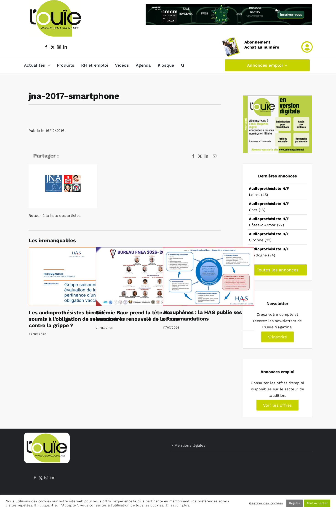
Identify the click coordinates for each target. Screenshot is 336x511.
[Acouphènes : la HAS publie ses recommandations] (208, 276)
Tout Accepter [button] (317, 503)
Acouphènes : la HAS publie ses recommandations (202, 315)
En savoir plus (177, 505)
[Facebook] (35, 477)
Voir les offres (277, 405)
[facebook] (46, 47)
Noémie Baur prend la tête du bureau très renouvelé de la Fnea (137, 316)
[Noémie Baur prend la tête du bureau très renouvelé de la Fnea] (141, 276)
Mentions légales (189, 445)
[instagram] (59, 47)
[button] (182, 65)
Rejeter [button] (294, 503)
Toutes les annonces (278, 269)
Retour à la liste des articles (54, 215)
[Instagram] (46, 477)
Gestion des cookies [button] (266, 503)
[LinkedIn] (52, 477)
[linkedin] (65, 47)
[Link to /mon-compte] (307, 47)
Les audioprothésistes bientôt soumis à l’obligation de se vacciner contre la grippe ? (73, 319)
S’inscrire (277, 336)
